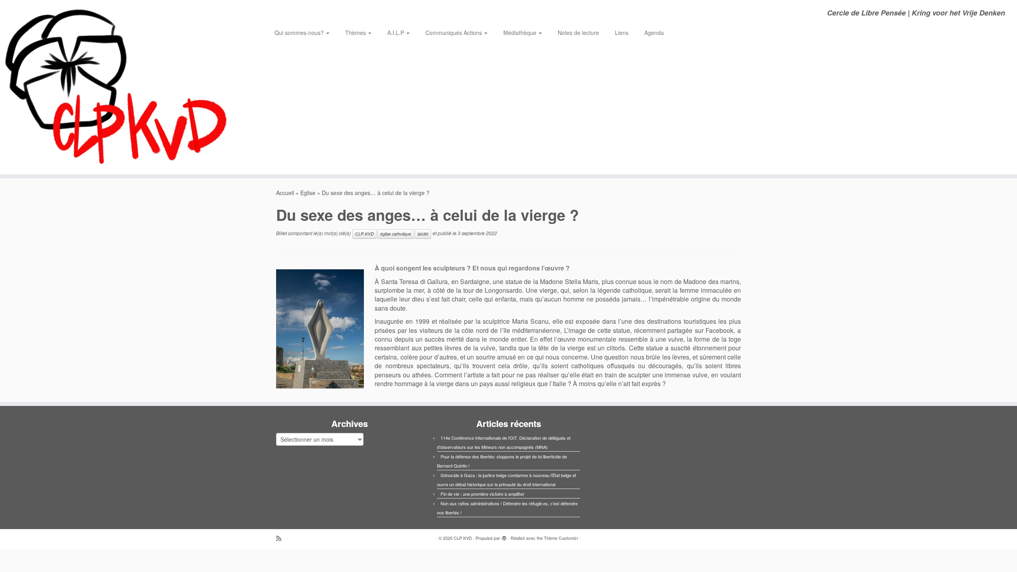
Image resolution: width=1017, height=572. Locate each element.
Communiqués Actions (454, 33)
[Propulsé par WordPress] (504, 536)
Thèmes (356, 33)
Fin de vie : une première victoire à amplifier (482, 494)
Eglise (307, 193)
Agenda (654, 33)
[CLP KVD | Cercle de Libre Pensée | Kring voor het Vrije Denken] (117, 87)
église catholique (395, 234)
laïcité (423, 234)
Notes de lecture (578, 33)
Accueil (285, 193)
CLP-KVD (364, 234)
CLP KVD (463, 538)
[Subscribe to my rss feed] (281, 538)
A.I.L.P (396, 33)
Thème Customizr (561, 538)
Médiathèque (520, 33)
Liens (621, 33)
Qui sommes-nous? (300, 33)
